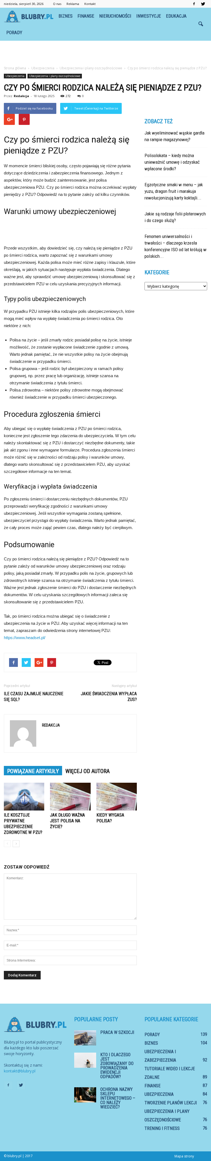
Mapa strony (184, 1156)
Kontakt (90, 4)
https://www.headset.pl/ (24, 637)
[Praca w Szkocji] (85, 1037)
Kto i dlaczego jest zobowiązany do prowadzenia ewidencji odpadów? (117, 1065)
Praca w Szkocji (117, 1032)
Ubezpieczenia (14, 76)
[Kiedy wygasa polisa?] (116, 796)
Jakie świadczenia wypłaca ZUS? (109, 696)
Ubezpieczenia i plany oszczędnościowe (54, 76)
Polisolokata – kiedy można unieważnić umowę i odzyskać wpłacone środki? (172, 162)
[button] (200, 24)
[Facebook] (194, 4)
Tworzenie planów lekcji (171, 1102)
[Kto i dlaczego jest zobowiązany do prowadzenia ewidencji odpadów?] (85, 1060)
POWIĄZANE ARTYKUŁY (33, 771)
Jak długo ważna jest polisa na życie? (67, 820)
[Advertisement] (105, 53)
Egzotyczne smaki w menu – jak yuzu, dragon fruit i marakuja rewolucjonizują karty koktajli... (174, 191)
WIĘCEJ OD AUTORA (87, 771)
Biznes (66, 16)
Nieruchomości (115, 16)
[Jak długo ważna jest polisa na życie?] (70, 796)
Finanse (85, 16)
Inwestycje (148, 16)
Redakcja (21, 96)
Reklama (72, 4)
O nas (57, 4)
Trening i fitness (162, 1128)
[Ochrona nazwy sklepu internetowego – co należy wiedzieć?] (85, 1094)
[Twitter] (203, 4)
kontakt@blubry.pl (19, 1071)
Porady (14, 32)
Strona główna (15, 68)
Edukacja (176, 16)
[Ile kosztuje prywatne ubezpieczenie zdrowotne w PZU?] (24, 796)
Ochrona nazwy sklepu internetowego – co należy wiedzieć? (117, 1098)
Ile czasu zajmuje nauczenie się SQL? (33, 696)
